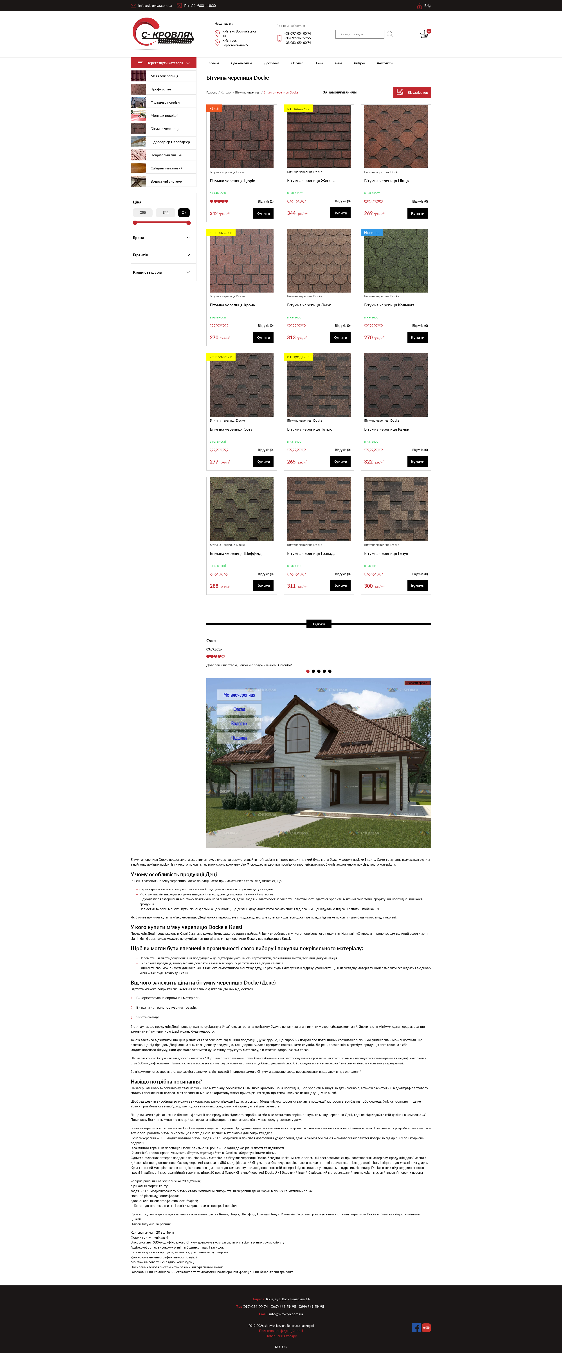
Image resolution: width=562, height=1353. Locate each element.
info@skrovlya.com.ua (155, 5)
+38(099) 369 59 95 (297, 38)
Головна (213, 63)
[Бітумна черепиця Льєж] (319, 261)
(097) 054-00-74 (255, 1306)
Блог (338, 63)
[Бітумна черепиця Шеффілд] (242, 509)
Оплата (297, 63)
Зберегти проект (416, 683)
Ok (184, 212)
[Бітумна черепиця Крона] (242, 261)
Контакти (385, 63)
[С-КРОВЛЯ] (160, 34)
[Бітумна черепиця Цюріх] (242, 137)
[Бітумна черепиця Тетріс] (319, 385)
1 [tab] (308, 671)
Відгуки (359, 63)
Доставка (271, 63)
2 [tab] (313, 671)
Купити (263, 213)
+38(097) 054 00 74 (297, 33)
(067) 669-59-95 (283, 1306)
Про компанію (241, 63)
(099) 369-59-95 (311, 1306)
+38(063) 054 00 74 (297, 43)
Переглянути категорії (164, 63)
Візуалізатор (418, 92)
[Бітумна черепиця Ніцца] (396, 137)
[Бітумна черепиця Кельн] (396, 385)
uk (284, 1347)
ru (277, 1347)
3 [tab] (319, 671)
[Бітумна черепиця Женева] (319, 137)
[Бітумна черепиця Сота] (242, 385)
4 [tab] (324, 671)
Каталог (226, 92)
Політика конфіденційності (281, 1330)
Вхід (427, 5)
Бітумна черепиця (247, 92)
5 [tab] (329, 671)
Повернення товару (281, 1336)
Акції (319, 63)
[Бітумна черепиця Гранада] (319, 509)
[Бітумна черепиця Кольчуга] (396, 261)
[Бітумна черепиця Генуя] (396, 509)
